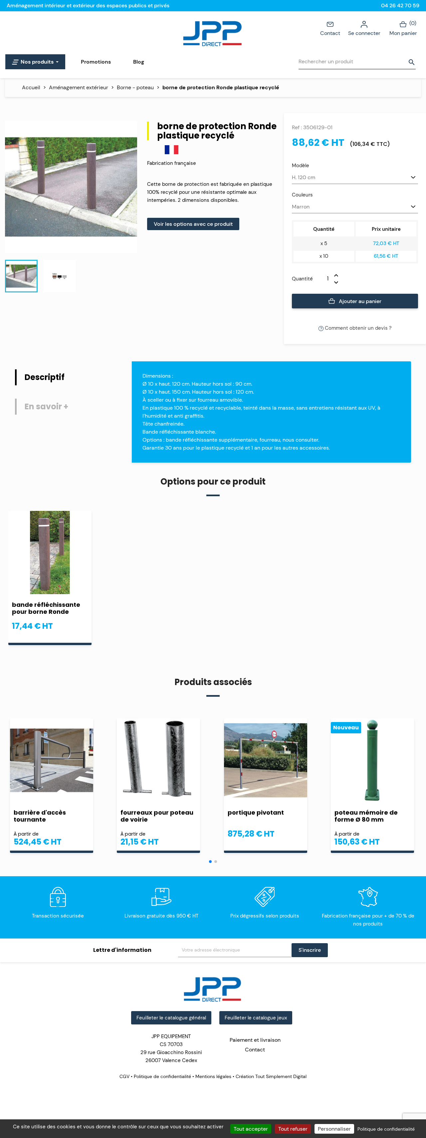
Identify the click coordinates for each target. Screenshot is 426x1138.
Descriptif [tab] (45, 377)
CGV (125, 1076)
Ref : (297, 127)
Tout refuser (293, 1128)
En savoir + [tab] (46, 406)
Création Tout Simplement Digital (270, 1076)
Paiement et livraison (255, 1039)
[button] (210, 861)
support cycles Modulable (357, 816)
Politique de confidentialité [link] (386, 1129)
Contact (330, 33)
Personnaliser (334, 1128)
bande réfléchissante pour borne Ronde (46, 608)
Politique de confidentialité (162, 1076)
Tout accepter (251, 1128)
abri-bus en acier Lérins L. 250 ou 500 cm (51, 816)
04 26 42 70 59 (400, 5)
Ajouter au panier (359, 301)
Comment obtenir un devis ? (357, 328)
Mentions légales (213, 1076)
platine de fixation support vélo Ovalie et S (157, 816)
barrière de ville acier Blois (261, 816)
